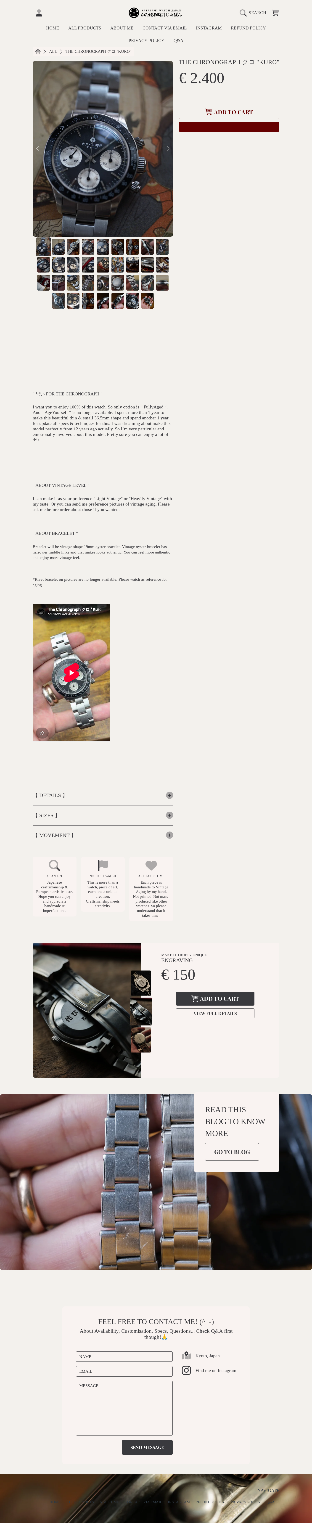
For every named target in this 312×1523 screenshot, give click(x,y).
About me (109, 1502)
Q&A (271, 1502)
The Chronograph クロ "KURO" (98, 51)
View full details (215, 1013)
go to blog (232, 1151)
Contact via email (143, 1502)
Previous (37, 149)
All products (80, 1502)
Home (55, 1502)
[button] (254, 13)
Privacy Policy (246, 1502)
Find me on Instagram (216, 1370)
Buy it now (229, 126)
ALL (53, 51)
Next (168, 149)
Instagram (179, 1502)
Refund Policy (210, 1502)
